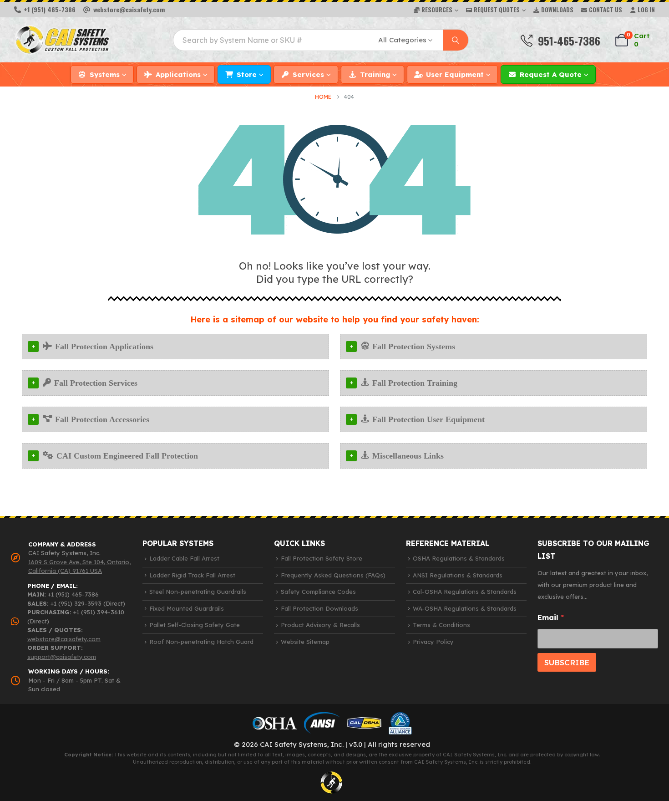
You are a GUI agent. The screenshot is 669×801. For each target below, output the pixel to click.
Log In (646, 9)
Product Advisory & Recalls (320, 624)
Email (550, 617)
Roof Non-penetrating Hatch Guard (201, 641)
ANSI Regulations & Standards (457, 575)
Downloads (557, 9)
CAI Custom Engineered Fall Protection (127, 455)
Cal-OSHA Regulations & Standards (465, 591)
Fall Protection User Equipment (428, 419)
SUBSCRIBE (566, 662)
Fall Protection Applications (104, 346)
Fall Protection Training (414, 383)
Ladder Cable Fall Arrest (184, 558)
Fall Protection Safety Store (321, 558)
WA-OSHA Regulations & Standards (465, 608)
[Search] (455, 40)
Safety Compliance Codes (318, 591)
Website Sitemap (305, 641)
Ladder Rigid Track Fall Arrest (192, 575)
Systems (105, 74)
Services (308, 74)
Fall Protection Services (95, 383)
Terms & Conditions (441, 624)
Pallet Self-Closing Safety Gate (194, 624)
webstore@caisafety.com (64, 639)
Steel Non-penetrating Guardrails (197, 591)
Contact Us (605, 9)
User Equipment (455, 74)
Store (247, 74)
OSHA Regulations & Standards (459, 558)
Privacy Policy (433, 641)
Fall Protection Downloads (319, 608)
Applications (178, 74)
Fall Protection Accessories (102, 419)
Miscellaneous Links (408, 455)
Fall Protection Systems (413, 346)
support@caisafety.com (61, 656)
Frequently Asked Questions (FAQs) (333, 575)
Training (375, 74)
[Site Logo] (62, 40)
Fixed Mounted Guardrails (186, 608)
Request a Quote (551, 74)
